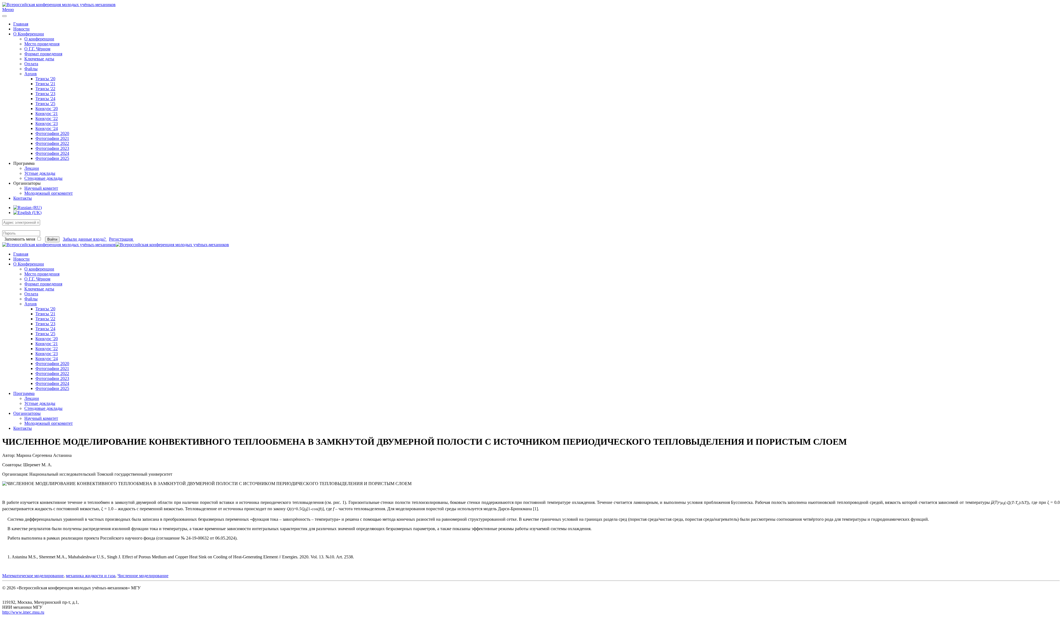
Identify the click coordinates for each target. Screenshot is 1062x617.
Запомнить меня (19, 239)
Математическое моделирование (33, 575)
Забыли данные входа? (85, 239)
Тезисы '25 (45, 103)
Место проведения (41, 43)
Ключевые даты (39, 58)
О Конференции (28, 34)
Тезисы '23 (45, 93)
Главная (20, 24)
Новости (21, 29)
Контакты (22, 198)
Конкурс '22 (46, 118)
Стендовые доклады (43, 178)
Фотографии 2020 (52, 133)
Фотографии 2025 (52, 158)
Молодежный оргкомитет (48, 193)
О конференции (39, 39)
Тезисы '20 (45, 78)
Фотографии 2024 (52, 153)
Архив (30, 73)
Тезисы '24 (45, 98)
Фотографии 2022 (52, 143)
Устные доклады (39, 173)
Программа (24, 393)
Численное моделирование (143, 575)
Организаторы (27, 413)
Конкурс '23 (46, 123)
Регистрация (121, 239)
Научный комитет (41, 188)
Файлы (31, 68)
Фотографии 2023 (52, 148)
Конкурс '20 (46, 108)
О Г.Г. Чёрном (37, 48)
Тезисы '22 (45, 88)
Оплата (31, 63)
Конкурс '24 (46, 128)
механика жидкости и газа (90, 575)
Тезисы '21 (45, 83)
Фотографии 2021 (52, 138)
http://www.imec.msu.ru (23, 612)
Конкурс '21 (46, 113)
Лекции (31, 168)
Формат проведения (43, 53)
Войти (52, 239)
